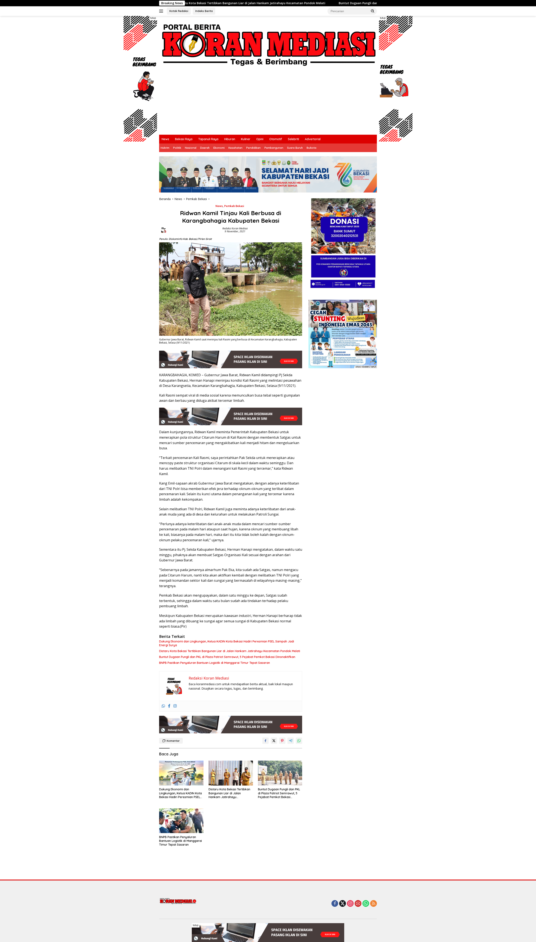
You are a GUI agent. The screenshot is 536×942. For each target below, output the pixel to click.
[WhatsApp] (365, 903)
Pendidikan (253, 147)
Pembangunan (273, 147)
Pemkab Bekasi (234, 206)
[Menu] (162, 11)
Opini (259, 139)
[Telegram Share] (290, 741)
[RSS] (373, 903)
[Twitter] (342, 903)
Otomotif (275, 139)
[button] (372, 11)
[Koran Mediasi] (268, 43)
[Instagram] (175, 706)
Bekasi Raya (183, 139)
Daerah (205, 147)
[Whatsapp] (163, 706)
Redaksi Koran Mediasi (235, 228)
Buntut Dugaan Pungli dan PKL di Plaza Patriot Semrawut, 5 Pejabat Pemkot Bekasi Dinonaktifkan (353, 3)
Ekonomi (219, 147)
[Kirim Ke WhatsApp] (299, 741)
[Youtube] (358, 903)
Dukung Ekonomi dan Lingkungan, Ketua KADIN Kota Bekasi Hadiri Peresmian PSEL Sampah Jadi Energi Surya (226, 643)
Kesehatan (235, 147)
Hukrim (165, 147)
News (165, 139)
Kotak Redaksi (178, 11)
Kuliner (245, 139)
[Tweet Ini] (274, 741)
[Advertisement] (268, 103)
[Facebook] (169, 706)
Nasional (190, 147)
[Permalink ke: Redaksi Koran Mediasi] (163, 230)
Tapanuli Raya (208, 139)
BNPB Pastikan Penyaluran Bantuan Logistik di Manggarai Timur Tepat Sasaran (214, 663)
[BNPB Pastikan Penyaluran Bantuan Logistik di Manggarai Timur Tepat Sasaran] (181, 820)
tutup (153, 18)
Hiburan (229, 139)
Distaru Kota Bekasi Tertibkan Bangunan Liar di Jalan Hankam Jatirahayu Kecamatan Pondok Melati (193, 3)
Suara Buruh (295, 147)
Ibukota (311, 147)
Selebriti (293, 139)
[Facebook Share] (265, 741)
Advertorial (313, 139)
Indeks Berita (204, 11)
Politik (177, 147)
